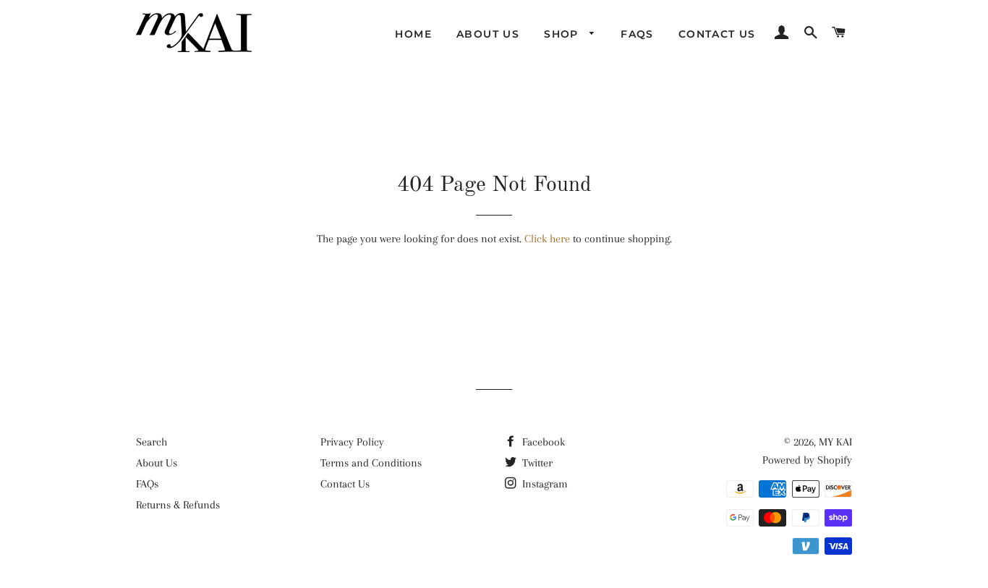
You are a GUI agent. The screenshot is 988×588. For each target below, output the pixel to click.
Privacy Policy (352, 441)
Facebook (542, 441)
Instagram (543, 483)
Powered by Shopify (807, 459)
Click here (547, 238)
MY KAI (835, 441)
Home (413, 34)
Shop (563, 34)
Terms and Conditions (371, 462)
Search (151, 441)
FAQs (637, 34)
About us (487, 34)
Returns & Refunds (178, 504)
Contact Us (345, 483)
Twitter (536, 462)
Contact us (717, 34)
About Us (156, 462)
